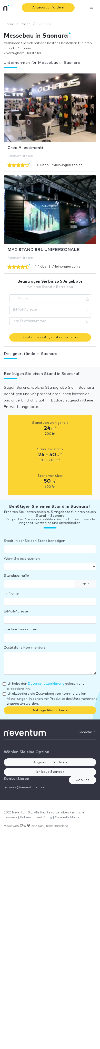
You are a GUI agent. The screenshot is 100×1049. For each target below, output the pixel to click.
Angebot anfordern (48, 7)
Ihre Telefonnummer (20, 629)
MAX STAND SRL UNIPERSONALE (43, 250)
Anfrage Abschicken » (50, 710)
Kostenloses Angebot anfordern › (50, 337)
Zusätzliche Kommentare (25, 647)
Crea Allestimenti (25, 148)
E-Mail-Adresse (16, 611)
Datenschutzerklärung (46, 683)
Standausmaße (16, 575)
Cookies (82, 780)
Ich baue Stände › (50, 771)
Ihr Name (11, 593)
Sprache (85, 732)
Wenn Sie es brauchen (22, 558)
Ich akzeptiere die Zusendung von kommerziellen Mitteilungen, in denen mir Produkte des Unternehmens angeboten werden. (52, 698)
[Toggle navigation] (92, 7)
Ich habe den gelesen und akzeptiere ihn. (46, 686)
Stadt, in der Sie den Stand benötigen (34, 541)
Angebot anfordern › (50, 762)
